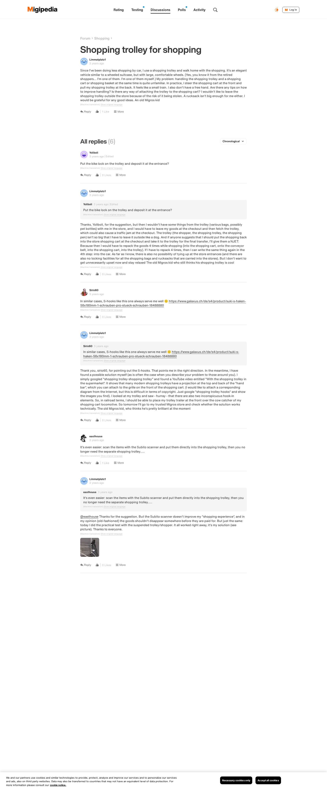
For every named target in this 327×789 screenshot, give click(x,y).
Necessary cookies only (236, 780)
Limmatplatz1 (97, 59)
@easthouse (89, 516)
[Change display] (277, 10)
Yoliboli (93, 153)
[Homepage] (43, 10)
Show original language (111, 105)
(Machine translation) (90, 105)
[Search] (215, 10)
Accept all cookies (268, 780)
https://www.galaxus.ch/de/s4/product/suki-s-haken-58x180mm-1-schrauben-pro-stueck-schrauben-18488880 (163, 303)
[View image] (89, 547)
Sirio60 (93, 290)
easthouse (95, 436)
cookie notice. (58, 785)
